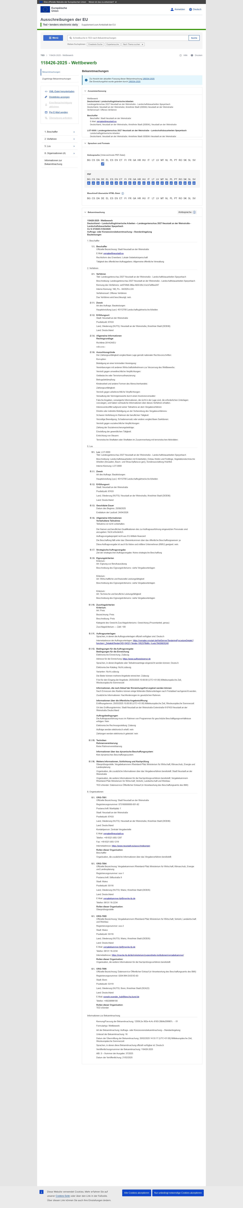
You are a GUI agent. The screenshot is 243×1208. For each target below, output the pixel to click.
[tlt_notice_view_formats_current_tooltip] (194, 212)
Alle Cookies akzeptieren (136, 1193)
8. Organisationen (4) (55, 153)
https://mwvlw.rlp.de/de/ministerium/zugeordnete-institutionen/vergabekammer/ (148, 955)
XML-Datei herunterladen (61, 91)
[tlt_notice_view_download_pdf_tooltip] (88, 183)
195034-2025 (149, 79)
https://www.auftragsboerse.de (137, 659)
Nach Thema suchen (131, 44)
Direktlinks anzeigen (59, 97)
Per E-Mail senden (58, 112)
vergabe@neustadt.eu (107, 121)
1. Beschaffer (51, 132)
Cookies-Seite (63, 1196)
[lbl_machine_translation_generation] (123, 193)
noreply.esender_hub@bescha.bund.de (121, 996)
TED (43, 55)
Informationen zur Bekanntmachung (53, 162)
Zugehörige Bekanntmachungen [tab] (56, 79)
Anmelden (180, 9)
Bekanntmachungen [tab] (51, 72)
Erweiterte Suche (95, 44)
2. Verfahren (51, 139)
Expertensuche (113, 44)
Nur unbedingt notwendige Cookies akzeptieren (178, 1193)
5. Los (48, 146)
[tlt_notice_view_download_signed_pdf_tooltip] (102, 164)
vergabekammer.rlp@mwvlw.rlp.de (119, 898)
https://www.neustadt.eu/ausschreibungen (131, 846)
